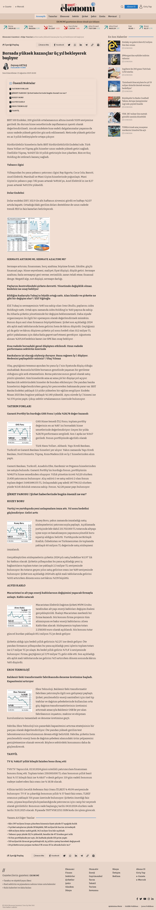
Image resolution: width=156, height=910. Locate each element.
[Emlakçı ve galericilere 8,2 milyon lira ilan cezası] (114, 45)
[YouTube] (144, 899)
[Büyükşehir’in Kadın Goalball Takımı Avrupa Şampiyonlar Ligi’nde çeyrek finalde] (114, 101)
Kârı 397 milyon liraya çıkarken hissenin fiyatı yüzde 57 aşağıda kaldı (42, 824)
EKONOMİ (34, 875)
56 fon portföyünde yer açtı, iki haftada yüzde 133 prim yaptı (37, 838)
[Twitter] (141, 899)
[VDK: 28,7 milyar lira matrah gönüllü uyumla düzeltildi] (114, 117)
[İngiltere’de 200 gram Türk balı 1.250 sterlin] (114, 72)
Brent (146, 26)
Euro (51, 26)
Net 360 (31, 905)
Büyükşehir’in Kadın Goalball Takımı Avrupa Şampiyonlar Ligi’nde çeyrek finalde (135, 101)
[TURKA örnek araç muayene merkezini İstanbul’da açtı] (114, 131)
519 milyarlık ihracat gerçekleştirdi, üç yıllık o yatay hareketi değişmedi (44, 841)
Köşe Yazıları (27, 37)
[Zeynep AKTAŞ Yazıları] (6, 66)
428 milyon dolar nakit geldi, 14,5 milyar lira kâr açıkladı (36, 831)
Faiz (130, 26)
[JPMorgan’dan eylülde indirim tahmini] (114, 59)
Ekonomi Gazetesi (10, 37)
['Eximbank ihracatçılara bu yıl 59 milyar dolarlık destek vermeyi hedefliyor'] (114, 86)
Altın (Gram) (93, 26)
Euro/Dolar (73, 26)
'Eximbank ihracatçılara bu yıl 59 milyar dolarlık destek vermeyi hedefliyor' (137, 85)
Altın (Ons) (113, 26)
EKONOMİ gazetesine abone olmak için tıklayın (78, 22)
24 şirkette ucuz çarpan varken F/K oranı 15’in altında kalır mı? (39, 845)
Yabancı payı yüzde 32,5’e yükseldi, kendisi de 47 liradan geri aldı (40, 834)
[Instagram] (149, 899)
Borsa (10, 26)
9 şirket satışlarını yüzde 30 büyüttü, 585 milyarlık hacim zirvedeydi (41, 827)
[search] (122, 6)
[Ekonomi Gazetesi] (78, 7)
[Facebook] (137, 899)
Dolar (31, 26)
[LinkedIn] (152, 899)
